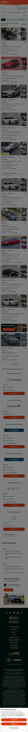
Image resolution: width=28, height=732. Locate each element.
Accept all (14, 720)
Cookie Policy (19, 715)
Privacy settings (14, 728)
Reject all (14, 724)
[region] (14, 720)
